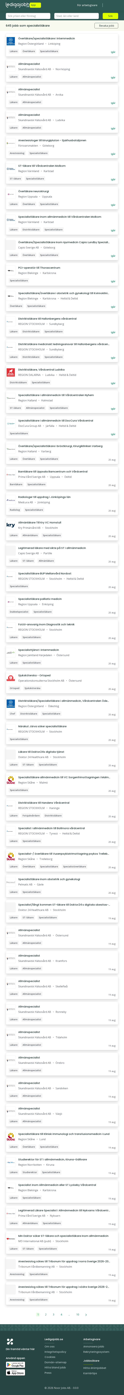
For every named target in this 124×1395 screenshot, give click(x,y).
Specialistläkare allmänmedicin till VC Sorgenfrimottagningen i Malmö (63, 777)
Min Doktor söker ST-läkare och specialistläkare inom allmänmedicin (63, 1236)
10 (77, 1314)
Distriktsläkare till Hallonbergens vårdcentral (47, 319)
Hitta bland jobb (55, 1367)
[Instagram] (8, 1388)
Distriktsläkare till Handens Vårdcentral (43, 803)
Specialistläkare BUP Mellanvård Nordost (44, 573)
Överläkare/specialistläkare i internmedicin (46, 38)
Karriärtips (90, 1373)
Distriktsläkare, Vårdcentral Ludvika (41, 370)
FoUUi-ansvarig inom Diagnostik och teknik (46, 624)
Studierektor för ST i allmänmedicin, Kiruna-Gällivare (52, 1159)
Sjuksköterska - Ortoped (34, 675)
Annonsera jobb (93, 1346)
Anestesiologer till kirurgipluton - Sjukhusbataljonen (52, 140)
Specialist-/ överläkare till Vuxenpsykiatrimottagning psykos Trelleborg (64, 854)
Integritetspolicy (55, 1352)
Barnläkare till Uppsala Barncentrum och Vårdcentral (53, 471)
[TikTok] (27, 1388)
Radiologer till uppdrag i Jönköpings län (44, 497)
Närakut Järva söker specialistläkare (42, 726)
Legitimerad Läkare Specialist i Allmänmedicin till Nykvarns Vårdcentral (64, 1210)
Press (48, 1373)
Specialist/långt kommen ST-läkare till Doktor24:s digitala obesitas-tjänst (64, 905)
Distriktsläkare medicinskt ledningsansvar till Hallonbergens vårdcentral (64, 344)
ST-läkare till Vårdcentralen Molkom (42, 166)
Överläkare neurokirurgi (33, 191)
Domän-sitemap (56, 1362)
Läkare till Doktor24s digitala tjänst (41, 752)
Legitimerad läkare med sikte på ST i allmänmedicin (52, 548)
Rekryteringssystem (96, 1352)
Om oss (50, 1346)
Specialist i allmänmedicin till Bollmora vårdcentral (51, 828)
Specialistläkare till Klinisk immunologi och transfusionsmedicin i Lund (63, 1134)
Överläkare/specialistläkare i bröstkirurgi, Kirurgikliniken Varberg (60, 446)
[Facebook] (21, 1388)
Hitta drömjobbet (94, 1368)
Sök (110, 16)
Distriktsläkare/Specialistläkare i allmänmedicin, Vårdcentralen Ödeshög (63, 701)
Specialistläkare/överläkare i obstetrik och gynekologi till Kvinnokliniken (63, 293)
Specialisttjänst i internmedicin (38, 650)
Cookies (50, 1357)
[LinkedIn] (14, 1388)
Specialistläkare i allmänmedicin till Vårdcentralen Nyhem (56, 395)
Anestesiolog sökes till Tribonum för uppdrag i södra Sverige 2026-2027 (63, 1287)
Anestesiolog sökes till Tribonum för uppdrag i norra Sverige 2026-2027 (64, 1261)
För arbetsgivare (87, 5)
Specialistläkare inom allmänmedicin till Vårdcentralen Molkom (59, 217)
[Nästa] (86, 1314)
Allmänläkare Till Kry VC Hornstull (39, 522)
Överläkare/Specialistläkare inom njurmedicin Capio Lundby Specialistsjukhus (63, 242)
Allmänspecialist (29, 64)
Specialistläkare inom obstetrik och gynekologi (49, 879)
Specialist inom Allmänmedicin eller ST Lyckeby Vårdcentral (57, 1185)
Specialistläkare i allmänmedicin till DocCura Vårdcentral (55, 420)
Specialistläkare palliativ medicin (40, 599)
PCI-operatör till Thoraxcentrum (39, 268)
